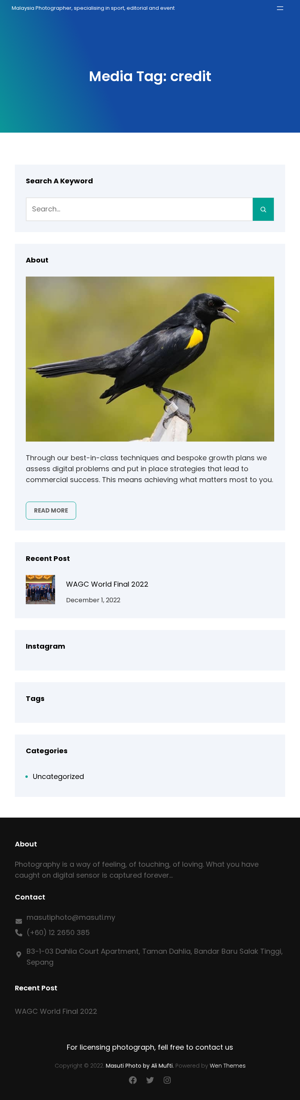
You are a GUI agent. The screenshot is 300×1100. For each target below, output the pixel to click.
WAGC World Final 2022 (107, 584)
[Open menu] (280, 8)
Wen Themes (228, 1066)
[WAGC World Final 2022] (40, 591)
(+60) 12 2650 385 (58, 932)
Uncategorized (58, 776)
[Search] (263, 209)
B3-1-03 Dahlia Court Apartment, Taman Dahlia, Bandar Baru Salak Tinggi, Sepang (155, 956)
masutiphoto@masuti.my (71, 917)
